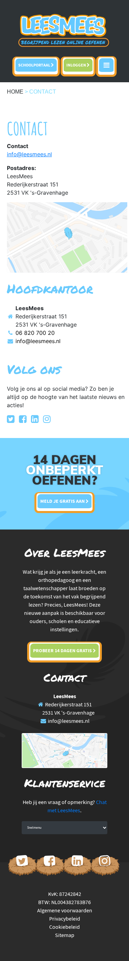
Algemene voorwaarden (64, 910)
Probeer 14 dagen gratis (63, 650)
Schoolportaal (34, 65)
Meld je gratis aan (63, 501)
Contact (42, 92)
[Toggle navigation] (106, 66)
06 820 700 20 (35, 332)
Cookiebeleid (64, 926)
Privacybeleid (64, 918)
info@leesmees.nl (38, 341)
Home (15, 92)
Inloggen (76, 65)
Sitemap (64, 935)
